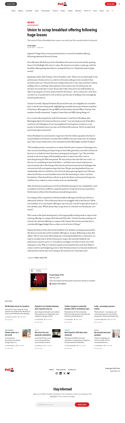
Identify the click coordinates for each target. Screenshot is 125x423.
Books (63, 11)
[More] (112, 10)
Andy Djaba (31, 46)
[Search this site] (119, 3)
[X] (64, 373)
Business (78, 11)
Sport (37, 11)
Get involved (60, 370)
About (51, 370)
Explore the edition (59, 284)
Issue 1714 (43, 258)
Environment (45, 11)
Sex (107, 11)
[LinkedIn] (60, 373)
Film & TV (87, 11)
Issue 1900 (11, 4)
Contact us (72, 370)
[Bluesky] (68, 373)
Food (95, 11)
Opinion (20, 11)
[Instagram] (56, 373)
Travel (101, 11)
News (13, 11)
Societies (29, 11)
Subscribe (110, 4)
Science (55, 11)
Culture (70, 11)
